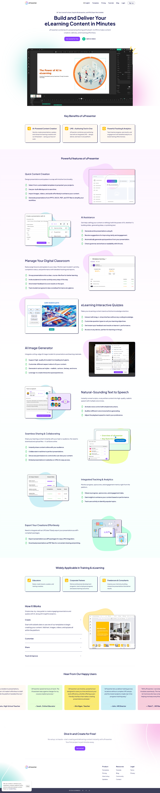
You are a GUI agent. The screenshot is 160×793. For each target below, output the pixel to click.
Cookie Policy (12, 789)
